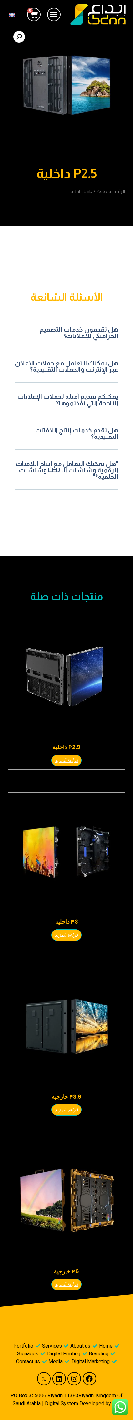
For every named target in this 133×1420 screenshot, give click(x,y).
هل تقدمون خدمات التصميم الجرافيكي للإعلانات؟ (79, 332)
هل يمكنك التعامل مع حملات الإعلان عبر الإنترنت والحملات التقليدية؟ (66, 366)
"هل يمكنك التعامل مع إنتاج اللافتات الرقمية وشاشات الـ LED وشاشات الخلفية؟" (67, 470)
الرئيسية (116, 191)
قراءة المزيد (66, 760)
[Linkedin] (59, 1378)
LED (88, 191)
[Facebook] (89, 1378)
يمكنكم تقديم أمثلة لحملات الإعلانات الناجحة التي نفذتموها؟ (67, 399)
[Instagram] (74, 1378)
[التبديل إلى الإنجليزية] (12, 14)
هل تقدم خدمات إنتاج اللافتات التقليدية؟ (76, 433)
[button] (54, 14)
